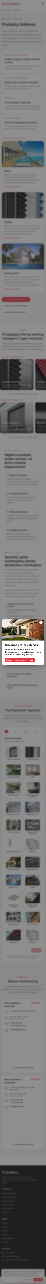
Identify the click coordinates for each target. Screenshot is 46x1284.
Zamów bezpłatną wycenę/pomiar (19, 660)
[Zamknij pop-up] (41, 622)
